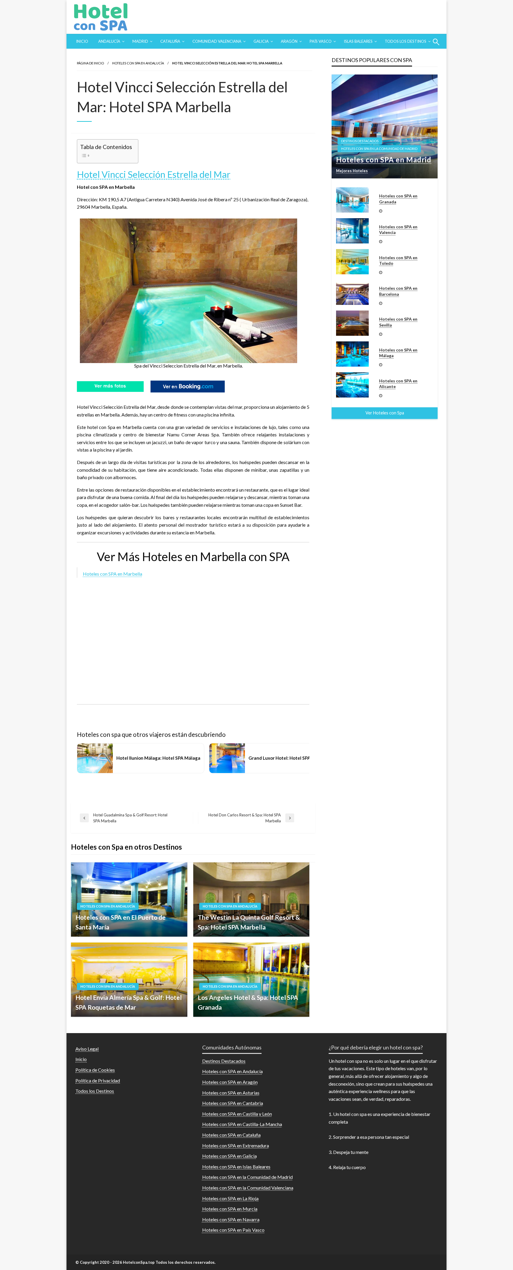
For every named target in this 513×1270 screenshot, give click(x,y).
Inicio (82, 41)
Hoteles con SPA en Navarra (230, 1219)
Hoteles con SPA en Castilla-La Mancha (242, 1124)
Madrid (140, 41)
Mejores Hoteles (352, 170)
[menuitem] (82, 41)
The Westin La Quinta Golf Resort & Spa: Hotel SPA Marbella (249, 922)
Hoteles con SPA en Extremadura (235, 1145)
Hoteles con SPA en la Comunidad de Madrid (379, 149)
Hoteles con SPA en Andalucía (138, 63)
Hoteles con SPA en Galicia (229, 1156)
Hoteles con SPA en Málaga (398, 352)
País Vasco (321, 41)
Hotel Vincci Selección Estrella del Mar (153, 174)
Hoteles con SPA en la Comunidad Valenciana (247, 1187)
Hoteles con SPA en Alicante (398, 383)
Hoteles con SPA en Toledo (398, 260)
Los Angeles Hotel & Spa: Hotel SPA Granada (248, 1002)
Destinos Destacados (360, 141)
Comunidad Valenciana (216, 41)
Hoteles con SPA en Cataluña (231, 1135)
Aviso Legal (87, 1049)
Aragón (289, 41)
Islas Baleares (358, 41)
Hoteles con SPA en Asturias (230, 1092)
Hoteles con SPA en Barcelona (398, 291)
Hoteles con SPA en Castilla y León (237, 1114)
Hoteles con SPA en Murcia (229, 1209)
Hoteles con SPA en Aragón (230, 1082)
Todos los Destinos (405, 41)
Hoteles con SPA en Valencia (398, 229)
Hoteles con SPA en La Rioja (230, 1198)
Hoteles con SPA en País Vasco (233, 1230)
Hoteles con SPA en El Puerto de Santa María (120, 922)
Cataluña (170, 41)
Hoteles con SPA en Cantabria (232, 1103)
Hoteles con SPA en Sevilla (398, 321)
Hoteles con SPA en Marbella (112, 574)
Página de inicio (90, 63)
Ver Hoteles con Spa (384, 412)
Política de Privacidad (97, 1080)
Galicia (261, 41)
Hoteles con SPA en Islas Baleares (236, 1166)
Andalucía (109, 41)
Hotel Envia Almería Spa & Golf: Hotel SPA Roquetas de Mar (128, 1002)
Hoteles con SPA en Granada (398, 198)
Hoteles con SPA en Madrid (383, 159)
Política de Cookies (95, 1070)
